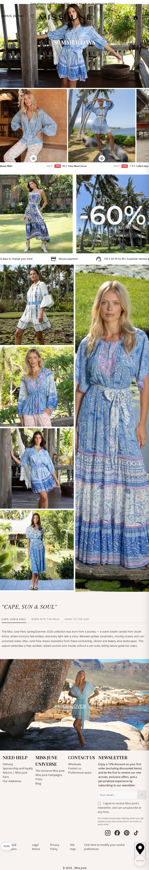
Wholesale (74, 764)
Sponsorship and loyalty (18, 768)
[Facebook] (117, 833)
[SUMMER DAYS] (74, 46)
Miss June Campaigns (48, 775)
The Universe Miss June (50, 770)
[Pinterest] (126, 833)
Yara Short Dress (77, 165)
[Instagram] (107, 833)
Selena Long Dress (14, 585)
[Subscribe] (141, 794)
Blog (38, 783)
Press (38, 779)
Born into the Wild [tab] (45, 619)
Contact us (74, 768)
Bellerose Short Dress (15, 340)
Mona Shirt (6, 165)
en (144, 16)
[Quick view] (33, 158)
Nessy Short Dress (13, 503)
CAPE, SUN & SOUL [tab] (14, 619)
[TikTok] (136, 833)
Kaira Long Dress (88, 586)
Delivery (8, 764)
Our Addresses (12, 781)
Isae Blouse (9, 421)
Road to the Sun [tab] (77, 619)
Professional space (79, 772)
